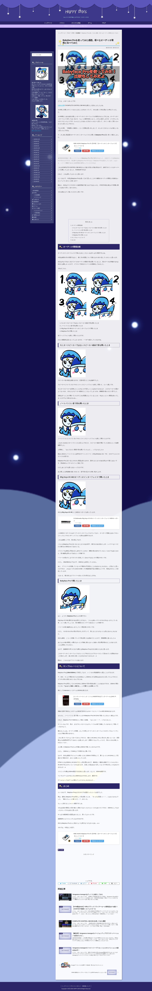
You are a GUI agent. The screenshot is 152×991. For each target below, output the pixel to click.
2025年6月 (43, 143)
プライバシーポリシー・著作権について (80, 986)
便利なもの (43, 215)
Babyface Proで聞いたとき (80, 235)
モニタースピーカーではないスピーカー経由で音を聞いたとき (90, 227)
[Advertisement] (89, 206)
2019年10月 (43, 177)
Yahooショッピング (97, 150)
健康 (43, 217)
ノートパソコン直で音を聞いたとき (82, 230)
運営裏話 (43, 212)
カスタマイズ (43, 210)
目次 (86, 222)
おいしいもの (43, 204)
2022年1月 (43, 159)
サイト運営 (43, 208)
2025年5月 (43, 146)
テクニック (43, 197)
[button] (114, 883)
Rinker (80, 147)
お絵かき (43, 199)
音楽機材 (61, 849)
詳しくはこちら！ (36, 130)
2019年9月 (43, 179)
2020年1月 (43, 170)
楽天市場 (86, 150)
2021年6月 (43, 161)
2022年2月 (43, 157)
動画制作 (43, 201)
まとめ (73, 240)
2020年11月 (43, 166)
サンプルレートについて (78, 237)
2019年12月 (43, 172)
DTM (43, 192)
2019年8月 (43, 181)
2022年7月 (43, 152)
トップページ (65, 986)
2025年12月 (43, 139)
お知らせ (43, 219)
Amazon (77, 150)
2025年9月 (43, 141)
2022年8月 (43, 150)
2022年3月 (43, 154)
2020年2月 (43, 168)
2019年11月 (43, 174)
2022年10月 (43, 148)
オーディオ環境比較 (77, 225)
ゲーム (43, 206)
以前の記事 (61, 105)
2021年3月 (43, 163)
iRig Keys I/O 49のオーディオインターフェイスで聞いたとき (89, 232)
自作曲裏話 (42, 190)
